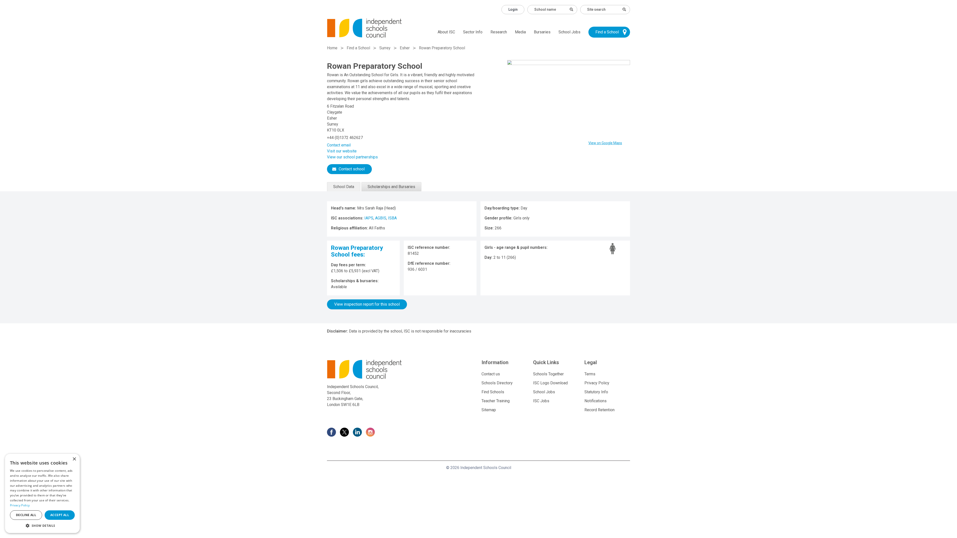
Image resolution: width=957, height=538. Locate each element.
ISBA (392, 218)
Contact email (339, 145)
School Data (343, 186)
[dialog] (42, 493)
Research (498, 32)
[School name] (571, 9)
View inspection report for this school (367, 304)
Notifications (595, 401)
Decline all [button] (26, 515)
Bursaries (542, 32)
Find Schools (492, 392)
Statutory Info (596, 392)
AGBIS (380, 218)
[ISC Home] (364, 27)
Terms (589, 374)
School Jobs (569, 32)
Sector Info (472, 32)
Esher (405, 48)
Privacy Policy (596, 383)
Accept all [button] (59, 515)
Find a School (607, 32)
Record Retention (599, 409)
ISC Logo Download (550, 383)
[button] (42, 525)
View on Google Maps (605, 143)
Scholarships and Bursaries (391, 186)
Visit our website (342, 151)
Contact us (490, 374)
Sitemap (488, 409)
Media (520, 32)
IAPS (368, 218)
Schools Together (548, 374)
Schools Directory (497, 383)
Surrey (385, 48)
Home (332, 48)
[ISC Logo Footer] (375, 369)
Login (513, 9)
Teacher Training (495, 401)
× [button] (74, 459)
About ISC (446, 32)
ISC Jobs (541, 401)
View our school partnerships (352, 157)
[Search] (624, 9)
